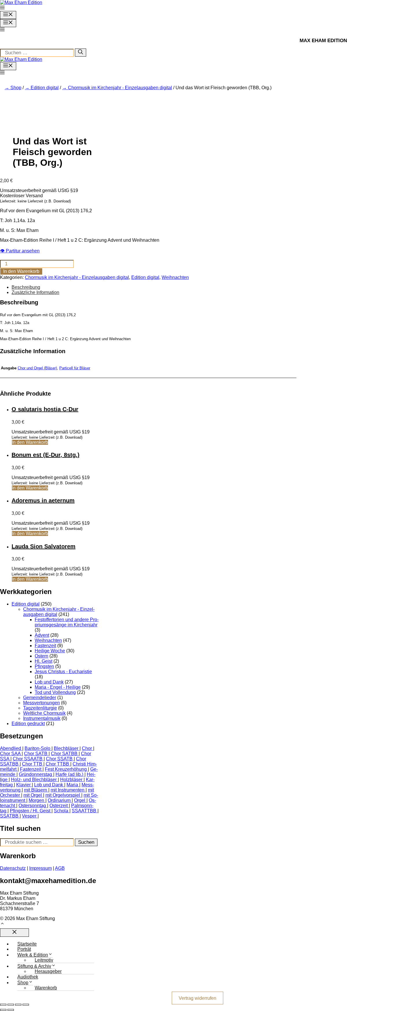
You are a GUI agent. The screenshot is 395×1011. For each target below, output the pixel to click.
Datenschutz (13, 868)
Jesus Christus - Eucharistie (63, 671)
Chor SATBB (64, 753)
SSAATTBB (84, 810)
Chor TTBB (57, 763)
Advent (42, 635)
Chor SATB (35, 753)
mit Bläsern (35, 789)
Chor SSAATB (28, 758)
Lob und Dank (49, 681)
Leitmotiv (44, 960)
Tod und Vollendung (55, 692)
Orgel (79, 800)
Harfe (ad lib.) (69, 774)
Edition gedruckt (28, 723)
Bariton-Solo (37, 748)
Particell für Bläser (74, 368)
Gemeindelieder (39, 697)
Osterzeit (58, 805)
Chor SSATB (59, 758)
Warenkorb (46, 987)
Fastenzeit (45, 645)
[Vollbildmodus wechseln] (11, 1005)
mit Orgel (32, 795)
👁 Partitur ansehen (20, 250)
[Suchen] (80, 53)
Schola (61, 810)
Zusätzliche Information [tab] (35, 292)
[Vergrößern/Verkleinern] (3, 1005)
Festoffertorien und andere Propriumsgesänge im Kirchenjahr (67, 622)
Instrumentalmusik (41, 718)
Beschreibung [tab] (26, 287)
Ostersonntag (32, 805)
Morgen (36, 800)
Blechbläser (66, 748)
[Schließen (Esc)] (26, 1005)
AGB (60, 868)
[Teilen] (18, 1005)
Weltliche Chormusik (44, 713)
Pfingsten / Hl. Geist (30, 810)
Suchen (86, 842)
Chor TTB (32, 763)
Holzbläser (71, 779)
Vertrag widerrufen (197, 997)
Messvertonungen (41, 702)
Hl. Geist (43, 661)
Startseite (27, 943)
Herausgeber (48, 971)
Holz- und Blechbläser (34, 779)
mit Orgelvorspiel (62, 795)
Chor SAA (10, 753)
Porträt (24, 949)
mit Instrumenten (67, 789)
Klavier (23, 784)
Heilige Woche (50, 650)
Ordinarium (59, 800)
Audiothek (27, 976)
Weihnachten (175, 277)
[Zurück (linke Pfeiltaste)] (3, 1010)
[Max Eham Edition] (21, 59)
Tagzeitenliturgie (40, 707)
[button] (2, 8)
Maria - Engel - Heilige (58, 687)
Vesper (29, 815)
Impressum (40, 868)
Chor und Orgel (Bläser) (37, 368)
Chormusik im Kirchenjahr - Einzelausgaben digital (120, 87)
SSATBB (9, 815)
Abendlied (10, 748)
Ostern (41, 655)
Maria (72, 784)
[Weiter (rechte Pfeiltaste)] (11, 1010)
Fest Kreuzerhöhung (66, 769)
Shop (15, 87)
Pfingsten (44, 666)
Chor (87, 748)
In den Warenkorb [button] (30, 442)
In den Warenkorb (21, 271)
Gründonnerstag (35, 774)
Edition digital (45, 87)
